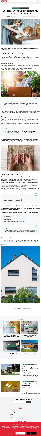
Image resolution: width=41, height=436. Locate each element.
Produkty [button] (12, 411)
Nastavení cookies (9, 433)
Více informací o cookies (14, 427)
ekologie (30, 16)
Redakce (8, 16)
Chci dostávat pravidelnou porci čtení (21, 399)
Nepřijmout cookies (21, 433)
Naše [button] (12, 412)
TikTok (22, 421)
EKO (27, 16)
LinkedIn (19, 421)
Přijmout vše (31, 433)
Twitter (30, 311)
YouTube (25, 421)
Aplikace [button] (12, 414)
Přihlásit (28, 401)
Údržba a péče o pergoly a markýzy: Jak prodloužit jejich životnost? (30, 368)
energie (24, 16)
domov (34, 16)
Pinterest (27, 311)
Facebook (25, 311)
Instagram (16, 421)
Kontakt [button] (12, 417)
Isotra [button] (11, 415)
